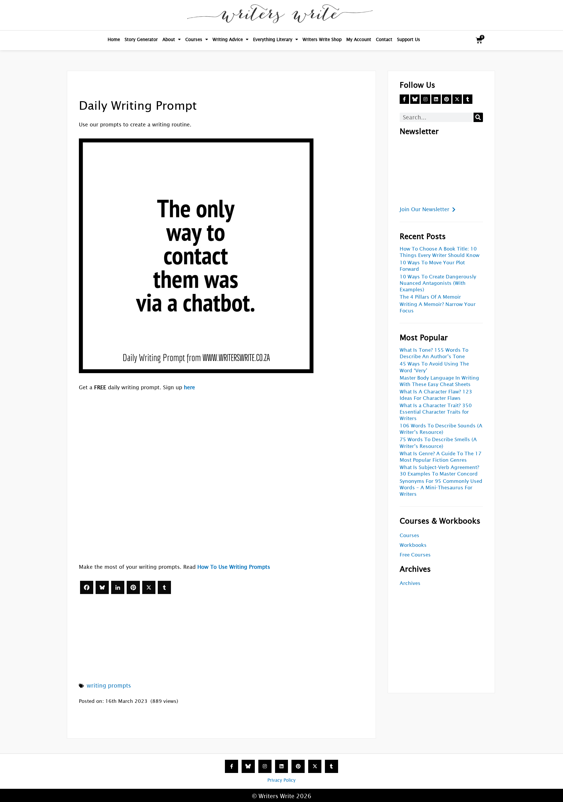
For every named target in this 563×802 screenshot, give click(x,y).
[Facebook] (86, 587)
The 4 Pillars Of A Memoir (430, 297)
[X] (149, 587)
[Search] (478, 117)
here (189, 387)
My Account (358, 39)
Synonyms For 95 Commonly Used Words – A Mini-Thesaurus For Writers (441, 487)
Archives (410, 583)
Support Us (408, 39)
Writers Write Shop (322, 39)
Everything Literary (272, 39)
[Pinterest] (133, 587)
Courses (193, 39)
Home (114, 39)
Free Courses (415, 555)
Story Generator (141, 39)
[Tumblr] (164, 587)
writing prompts (109, 685)
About (168, 39)
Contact (384, 39)
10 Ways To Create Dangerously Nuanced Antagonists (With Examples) (438, 283)
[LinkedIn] (118, 587)
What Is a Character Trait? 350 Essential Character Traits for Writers (436, 412)
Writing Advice (228, 39)
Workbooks (413, 545)
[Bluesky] (102, 587)
